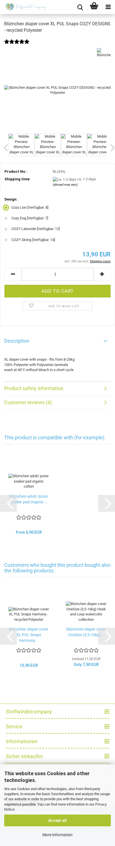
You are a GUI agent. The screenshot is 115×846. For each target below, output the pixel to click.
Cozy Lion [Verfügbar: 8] (29, 207)
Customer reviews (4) (28, 402)
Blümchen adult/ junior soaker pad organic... (28, 499)
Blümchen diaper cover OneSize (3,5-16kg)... (86, 632)
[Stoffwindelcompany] (25, 7)
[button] (12, 274)
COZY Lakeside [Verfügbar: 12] (35, 229)
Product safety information (33, 388)
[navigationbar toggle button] (108, 7)
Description (16, 341)
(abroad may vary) (65, 185)
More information (57, 835)
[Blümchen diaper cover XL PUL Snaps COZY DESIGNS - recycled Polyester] (57, 90)
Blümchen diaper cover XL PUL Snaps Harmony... (28, 635)
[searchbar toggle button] (80, 7)
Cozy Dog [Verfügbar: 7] (29, 218)
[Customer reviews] (16, 45)
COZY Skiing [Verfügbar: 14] (33, 240)
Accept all (57, 820)
